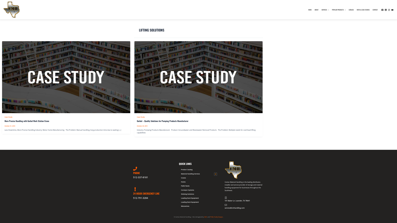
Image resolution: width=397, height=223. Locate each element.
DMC (205, 217)
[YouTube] (392, 10)
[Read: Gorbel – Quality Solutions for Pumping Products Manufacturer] (198, 77)
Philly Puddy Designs (216, 217)
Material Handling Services (190, 174)
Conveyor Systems (187, 190)
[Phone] (135, 169)
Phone (136, 173)
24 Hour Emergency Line (146, 193)
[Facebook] (382, 10)
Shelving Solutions (187, 194)
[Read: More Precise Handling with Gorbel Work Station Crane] (66, 77)
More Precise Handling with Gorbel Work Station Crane (27, 121)
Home (310, 10)
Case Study (8, 117)
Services (324, 10)
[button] (328, 10)
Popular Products (338, 10)
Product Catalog (187, 170)
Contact (375, 10)
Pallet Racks (185, 186)
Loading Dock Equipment (190, 198)
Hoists (183, 182)
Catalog (351, 10)
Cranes (183, 178)
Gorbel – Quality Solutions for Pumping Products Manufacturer (162, 121)
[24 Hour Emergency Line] (135, 189)
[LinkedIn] (386, 10)
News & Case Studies (363, 10)
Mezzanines (185, 206)
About (316, 10)
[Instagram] (389, 10)
